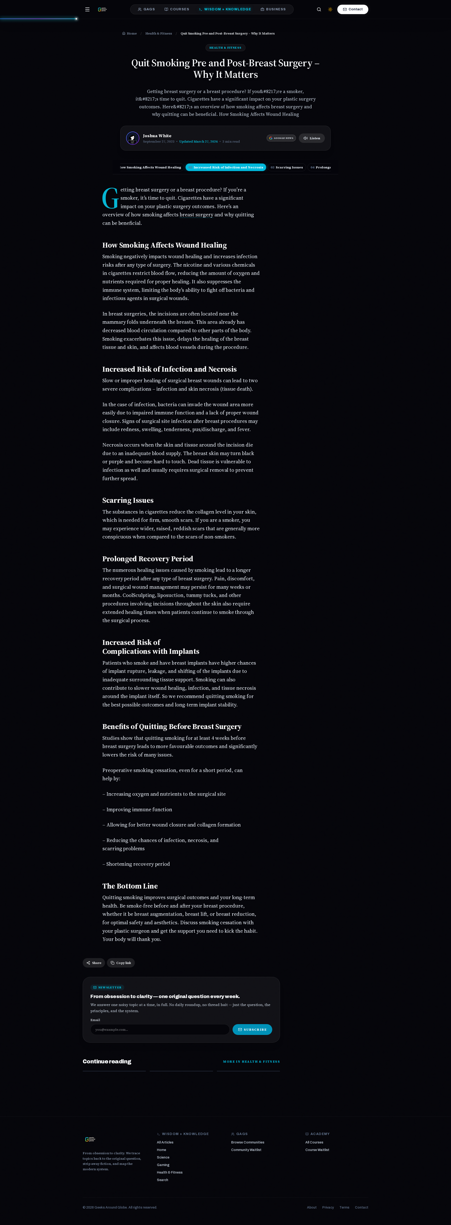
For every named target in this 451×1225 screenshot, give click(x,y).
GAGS (149, 9)
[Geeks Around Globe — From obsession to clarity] (102, 9)
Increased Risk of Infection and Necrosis (225, 167)
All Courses (314, 1142)
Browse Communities (247, 1142)
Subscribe (255, 1029)
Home (161, 1150)
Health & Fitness (170, 1172)
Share (96, 962)
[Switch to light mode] (330, 9)
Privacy (328, 1207)
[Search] (319, 9)
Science (163, 1157)
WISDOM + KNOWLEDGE (227, 9)
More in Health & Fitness (251, 1061)
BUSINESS (276, 9)
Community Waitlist (246, 1150)
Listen (315, 138)
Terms (344, 1207)
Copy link (123, 962)
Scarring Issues (287, 167)
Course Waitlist (317, 1150)
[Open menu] (87, 9)
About (312, 1207)
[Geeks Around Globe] (90, 1139)
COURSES (179, 9)
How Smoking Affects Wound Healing (147, 167)
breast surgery (196, 214)
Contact (356, 9)
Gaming (163, 1165)
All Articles (165, 1142)
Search (162, 1180)
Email (95, 1020)
